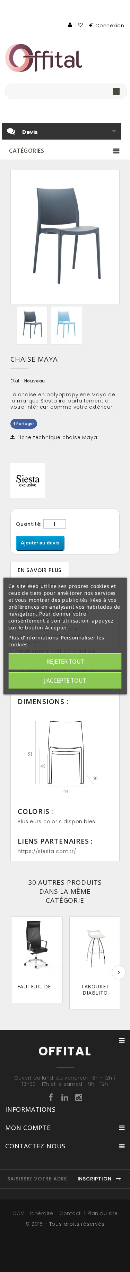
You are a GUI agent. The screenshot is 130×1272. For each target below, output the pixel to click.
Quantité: (29, 524)
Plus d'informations (33, 637)
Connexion (109, 25)
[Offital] (65, 58)
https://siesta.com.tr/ (47, 851)
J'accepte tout (65, 680)
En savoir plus (40, 570)
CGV (19, 1213)
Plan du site (102, 1213)
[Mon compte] (70, 24)
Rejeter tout (65, 661)
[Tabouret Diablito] (95, 948)
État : (16, 381)
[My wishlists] (81, 24)
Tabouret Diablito (95, 989)
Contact (71, 1213)
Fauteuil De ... (37, 986)
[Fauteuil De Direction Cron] (36, 948)
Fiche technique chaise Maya (57, 437)
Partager (24, 423)
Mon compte (28, 1127)
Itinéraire (42, 1213)
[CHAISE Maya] (32, 325)
